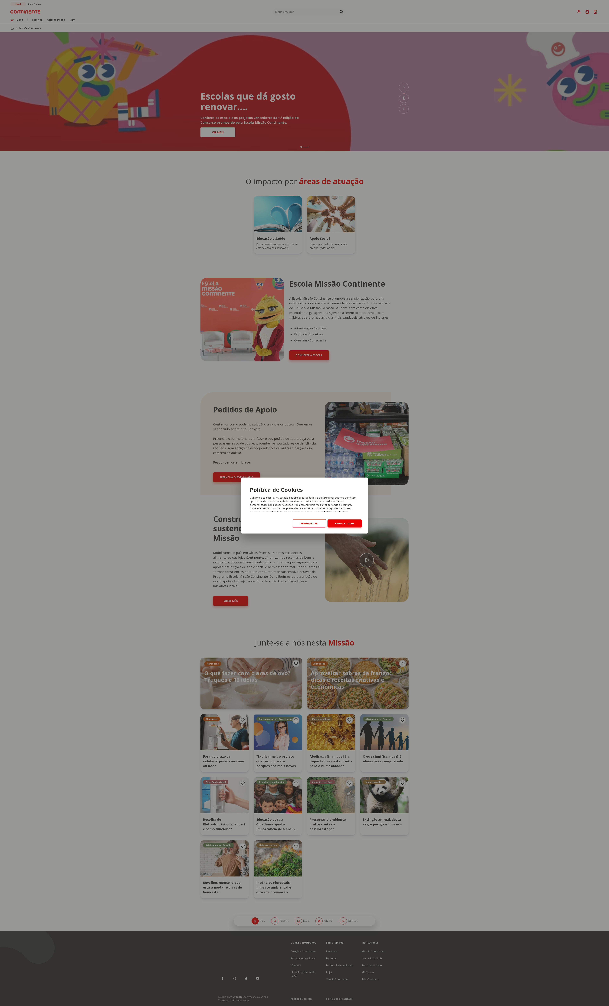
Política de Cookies (336, 511)
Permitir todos (344, 523)
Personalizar (309, 523)
